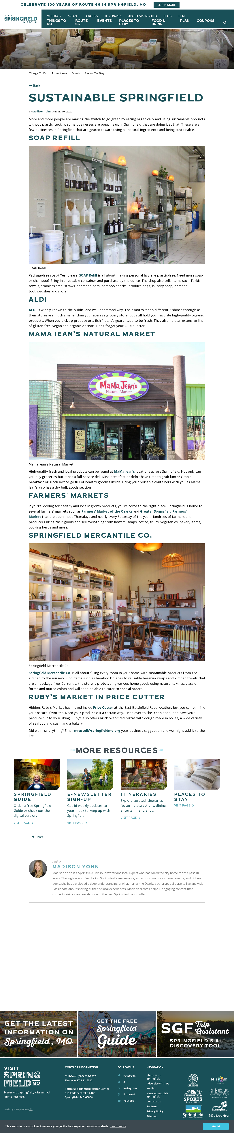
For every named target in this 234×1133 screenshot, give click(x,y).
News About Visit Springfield (157, 1095)
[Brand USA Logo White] (220, 1093)
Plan (184, 20)
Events (104, 20)
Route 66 (81, 22)
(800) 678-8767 (87, 1076)
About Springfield (142, 16)
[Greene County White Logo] (193, 1080)
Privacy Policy (155, 1111)
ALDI (33, 310)
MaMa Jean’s (124, 471)
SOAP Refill (88, 275)
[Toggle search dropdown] (225, 23)
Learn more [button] (118, 1126)
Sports (73, 16)
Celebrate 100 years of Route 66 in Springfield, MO (83, 4)
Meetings (54, 16)
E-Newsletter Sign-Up (89, 796)
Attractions (59, 73)
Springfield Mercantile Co (49, 673)
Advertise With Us (158, 1083)
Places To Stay (129, 22)
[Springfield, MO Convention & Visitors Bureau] (20, 19)
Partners (152, 1106)
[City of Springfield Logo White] (220, 1106)
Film (181, 16)
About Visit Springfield (154, 1077)
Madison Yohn (41, 111)
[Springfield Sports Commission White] (193, 1096)
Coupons (206, 20)
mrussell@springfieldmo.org (97, 730)
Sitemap (152, 1116)
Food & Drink (158, 22)
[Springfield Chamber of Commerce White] (193, 1111)
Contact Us (154, 1101)
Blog (168, 16)
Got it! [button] (216, 1126)
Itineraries (113, 16)
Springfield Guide (33, 796)
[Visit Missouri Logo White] (220, 1080)
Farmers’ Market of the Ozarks (107, 511)
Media (150, 1088)
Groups (92, 16)
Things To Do (56, 22)
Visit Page (22, 823)
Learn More (167, 5)
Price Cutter (103, 707)
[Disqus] (117, 955)
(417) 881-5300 (83, 1080)
